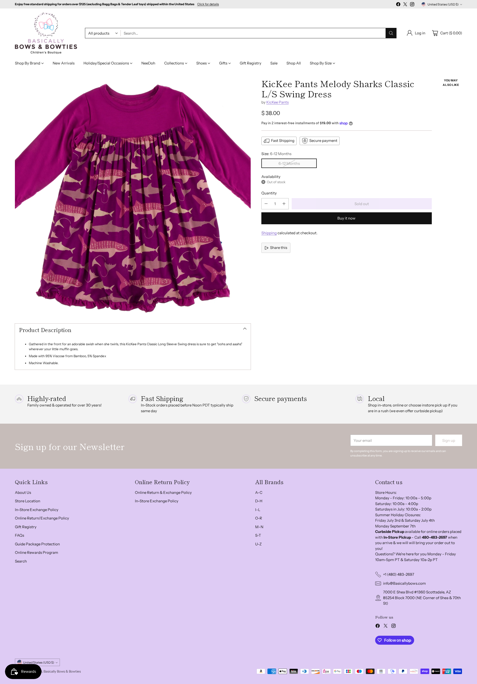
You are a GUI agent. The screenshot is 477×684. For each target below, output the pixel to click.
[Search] (391, 33)
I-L (257, 509)
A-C (258, 492)
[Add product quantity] (283, 203)
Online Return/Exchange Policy (42, 518)
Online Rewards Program (36, 552)
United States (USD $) (443, 4)
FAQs (19, 535)
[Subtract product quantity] (266, 203)
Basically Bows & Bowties (62, 671)
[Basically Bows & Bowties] (46, 33)
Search (21, 561)
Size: (276, 153)
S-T (258, 535)
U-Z (258, 544)
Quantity (269, 193)
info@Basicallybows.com (404, 583)
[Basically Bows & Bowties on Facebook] (398, 5)
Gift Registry (26, 526)
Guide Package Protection (37, 544)
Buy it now (346, 218)
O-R (258, 518)
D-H (258, 501)
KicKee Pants (277, 102)
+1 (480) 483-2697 (398, 574)
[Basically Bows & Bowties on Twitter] (405, 5)
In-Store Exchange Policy (36, 509)
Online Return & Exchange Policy (163, 492)
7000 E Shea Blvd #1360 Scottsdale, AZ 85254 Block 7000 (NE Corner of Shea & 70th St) (422, 598)
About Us (23, 492)
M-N (259, 526)
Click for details (208, 4)
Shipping (269, 232)
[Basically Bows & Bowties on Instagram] (412, 5)
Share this (278, 247)
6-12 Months (289, 163)
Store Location (27, 501)
